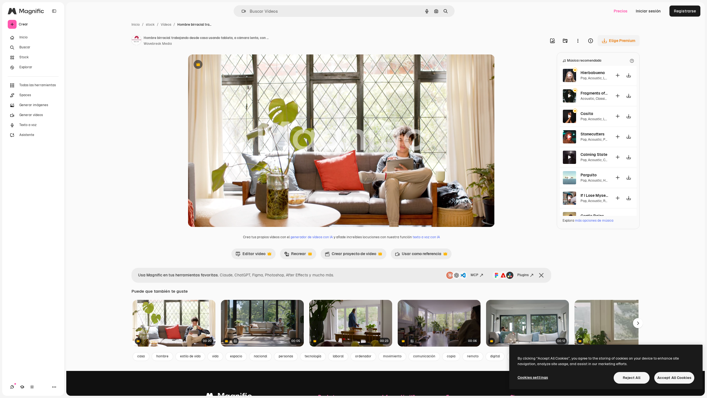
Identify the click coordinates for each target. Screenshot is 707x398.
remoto (473, 356)
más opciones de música (594, 220)
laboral (338, 356)
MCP (474, 275)
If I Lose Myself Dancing (594, 195)
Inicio (135, 24)
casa (141, 356)
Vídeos (166, 24)
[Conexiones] (12, 387)
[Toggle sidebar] (54, 11)
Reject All (631, 377)
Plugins (523, 275)
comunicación (424, 356)
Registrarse (685, 11)
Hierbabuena (593, 72)
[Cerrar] (541, 275)
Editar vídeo (250, 255)
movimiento (392, 356)
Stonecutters (593, 134)
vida (215, 356)
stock (150, 24)
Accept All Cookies (674, 377)
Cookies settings (533, 377)
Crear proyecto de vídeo (350, 255)
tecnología (313, 356)
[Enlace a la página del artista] (136, 41)
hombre (162, 356)
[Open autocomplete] (241, 11)
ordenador (363, 356)
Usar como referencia (418, 255)
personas (286, 356)
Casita (587, 113)
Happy (608, 180)
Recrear (295, 255)
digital (495, 356)
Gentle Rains (592, 215)
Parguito (589, 174)
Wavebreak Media (158, 43)
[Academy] (22, 387)
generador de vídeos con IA (312, 237)
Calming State (594, 154)
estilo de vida (190, 356)
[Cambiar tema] (32, 387)
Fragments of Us (594, 93)
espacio (236, 356)
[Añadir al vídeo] (617, 75)
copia (451, 356)
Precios (620, 11)
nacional (260, 356)
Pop (584, 78)
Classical (603, 98)
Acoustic (595, 78)
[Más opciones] (577, 40)
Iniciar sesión (648, 11)
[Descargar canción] (629, 75)
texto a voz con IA (426, 237)
